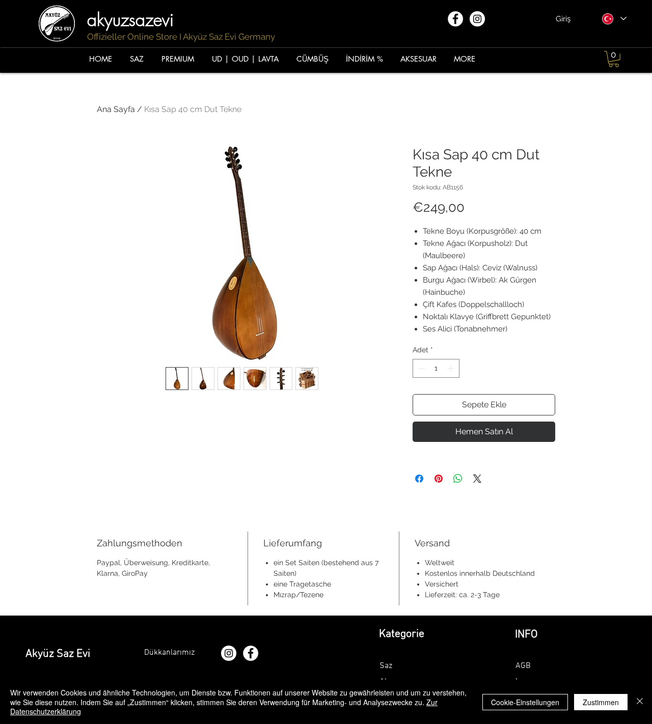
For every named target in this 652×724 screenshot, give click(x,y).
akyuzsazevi (133, 19)
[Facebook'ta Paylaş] (419, 478)
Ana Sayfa (116, 109)
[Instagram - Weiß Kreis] (477, 18)
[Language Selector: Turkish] (613, 18)
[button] (613, 59)
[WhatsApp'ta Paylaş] (458, 478)
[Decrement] (420, 368)
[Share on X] (477, 478)
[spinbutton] (436, 368)
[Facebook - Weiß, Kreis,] (455, 18)
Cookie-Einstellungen (525, 702)
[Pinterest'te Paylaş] (438, 478)
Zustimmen (601, 702)
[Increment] (451, 368)
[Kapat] (640, 702)
